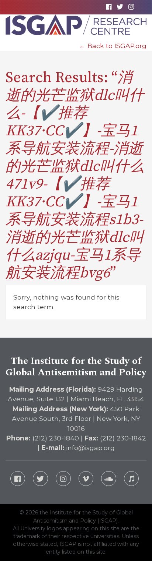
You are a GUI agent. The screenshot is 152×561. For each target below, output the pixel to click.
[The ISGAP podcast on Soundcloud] (108, 478)
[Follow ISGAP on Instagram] (63, 478)
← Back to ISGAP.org (112, 46)
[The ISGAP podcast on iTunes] (131, 478)
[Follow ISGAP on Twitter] (40, 478)
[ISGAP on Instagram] (131, 7)
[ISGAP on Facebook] (108, 7)
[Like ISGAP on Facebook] (17, 478)
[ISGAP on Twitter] (120, 7)
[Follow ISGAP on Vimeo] (86, 478)
